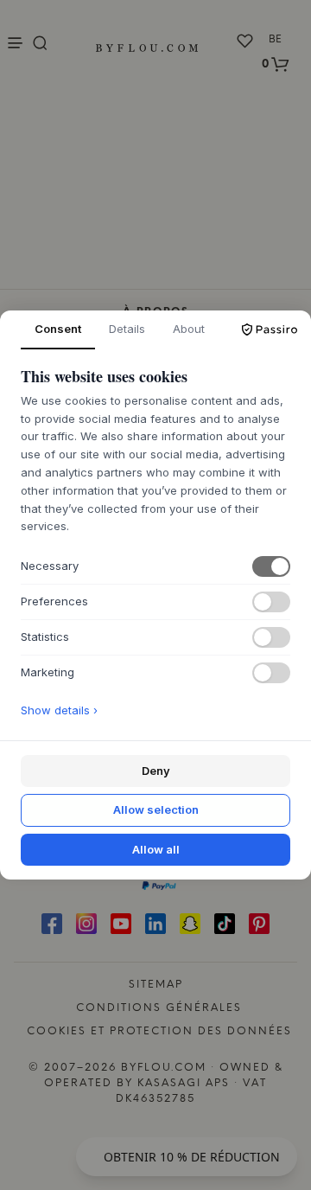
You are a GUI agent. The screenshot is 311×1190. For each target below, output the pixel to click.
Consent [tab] (58, 329)
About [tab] (189, 329)
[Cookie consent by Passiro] (269, 329)
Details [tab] (127, 329)
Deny (156, 770)
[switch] (271, 566)
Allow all (156, 849)
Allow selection (156, 809)
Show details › (59, 710)
